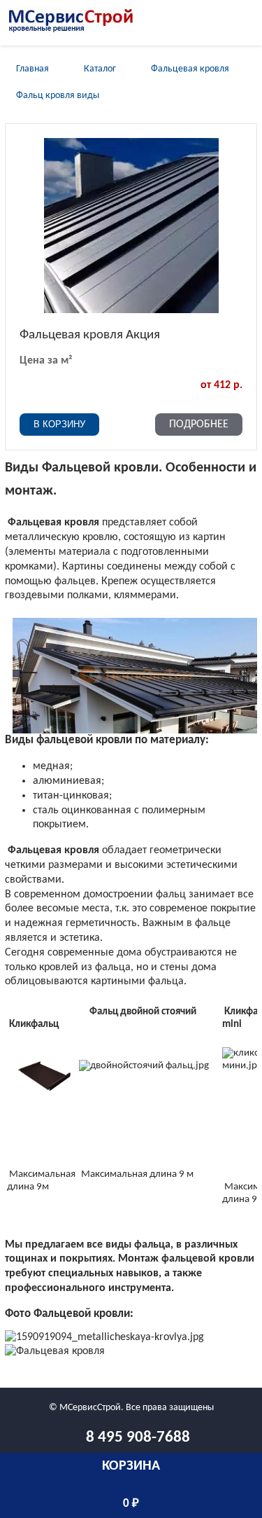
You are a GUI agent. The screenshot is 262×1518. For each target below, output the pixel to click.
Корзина (131, 1466)
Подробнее (198, 424)
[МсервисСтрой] (72, 30)
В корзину (59, 424)
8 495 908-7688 (138, 1438)
